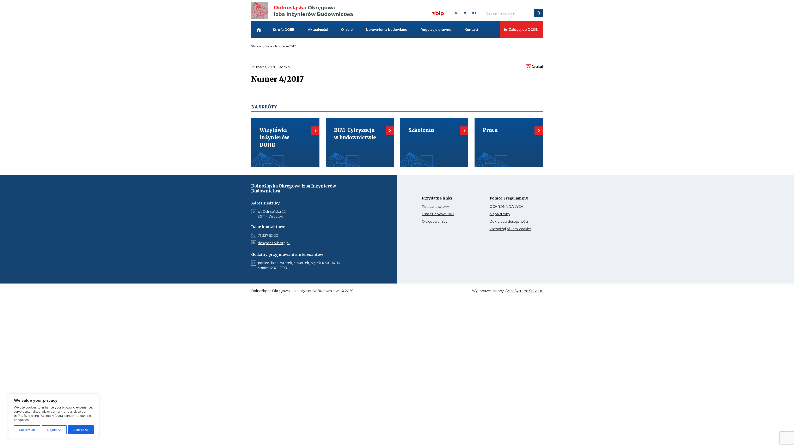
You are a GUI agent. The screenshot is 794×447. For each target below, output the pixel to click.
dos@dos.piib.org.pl (274, 243)
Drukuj (537, 67)
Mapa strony (506, 214)
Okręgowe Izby (443, 221)
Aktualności (318, 30)
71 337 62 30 (268, 235)
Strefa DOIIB (284, 30)
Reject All (54, 430)
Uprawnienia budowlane (386, 30)
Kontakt (471, 30)
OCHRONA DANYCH (512, 206)
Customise (27, 430)
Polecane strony (443, 206)
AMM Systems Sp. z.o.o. (524, 290)
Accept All (80, 430)
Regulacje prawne (436, 30)
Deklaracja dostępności (512, 221)
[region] (53, 416)
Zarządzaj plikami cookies (512, 229)
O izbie (347, 30)
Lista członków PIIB (444, 214)
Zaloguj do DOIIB (523, 30)
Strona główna (261, 46)
